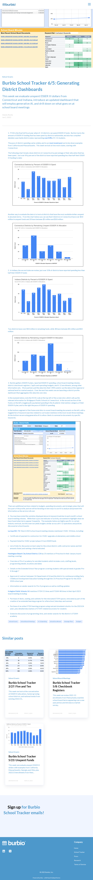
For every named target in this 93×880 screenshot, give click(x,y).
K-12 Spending (42, 621)
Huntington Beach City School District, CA (24, 553)
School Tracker (79, 852)
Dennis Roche (7, 115)
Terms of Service (80, 864)
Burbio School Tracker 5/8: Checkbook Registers (66, 686)
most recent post (55, 143)
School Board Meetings (28, 621)
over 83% (48, 138)
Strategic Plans (68, 621)
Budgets (78, 621)
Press (76, 856)
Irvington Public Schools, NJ (19, 591)
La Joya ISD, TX (14, 531)
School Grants (13, 621)
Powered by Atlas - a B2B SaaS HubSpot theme (46, 878)
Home (76, 848)
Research (77, 860)
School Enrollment (55, 621)
